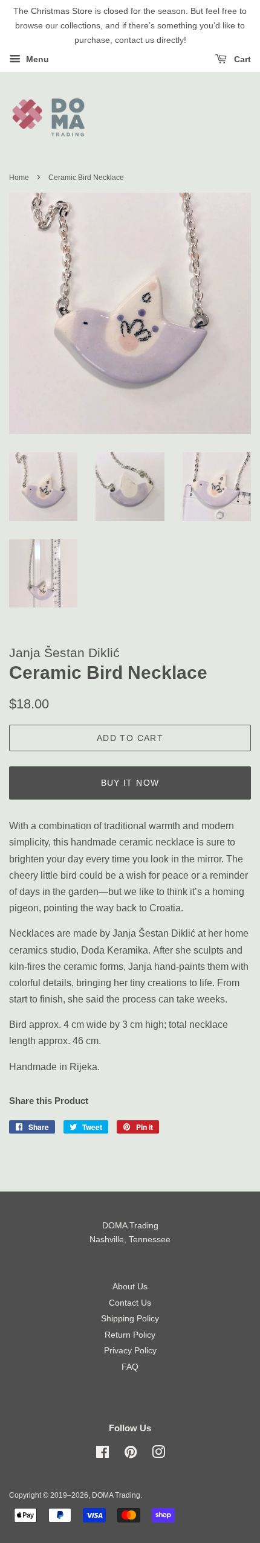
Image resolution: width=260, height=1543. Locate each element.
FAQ (130, 1366)
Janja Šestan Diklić (64, 652)
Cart (241, 60)
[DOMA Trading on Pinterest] (130, 1454)
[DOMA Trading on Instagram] (158, 1454)
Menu (36, 60)
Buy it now (130, 783)
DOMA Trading (116, 1495)
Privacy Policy (130, 1350)
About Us (130, 1286)
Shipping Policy (130, 1318)
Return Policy (130, 1334)
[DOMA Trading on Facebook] (102, 1454)
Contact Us (130, 1302)
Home (19, 177)
